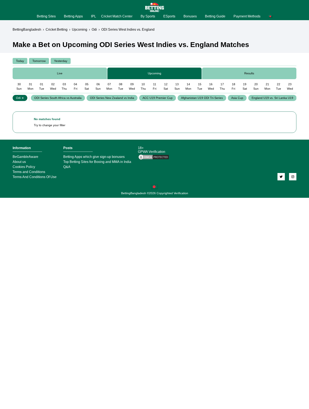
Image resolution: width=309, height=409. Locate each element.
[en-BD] (154, 187)
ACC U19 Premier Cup (158, 98)
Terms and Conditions (29, 172)
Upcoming (154, 73)
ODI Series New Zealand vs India (112, 98)
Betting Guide (215, 16)
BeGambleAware (25, 157)
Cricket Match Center (116, 16)
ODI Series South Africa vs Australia (58, 98)
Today (20, 61)
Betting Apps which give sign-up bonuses (94, 157)
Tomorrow (39, 61)
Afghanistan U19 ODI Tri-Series (202, 98)
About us (19, 162)
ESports (169, 16)
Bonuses (190, 16)
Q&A (66, 167)
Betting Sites (46, 16)
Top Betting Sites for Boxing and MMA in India (97, 162)
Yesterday (60, 61)
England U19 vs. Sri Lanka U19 (272, 98)
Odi (18, 98)
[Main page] (154, 7)
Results (249, 73)
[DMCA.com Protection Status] (153, 159)
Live (59, 73)
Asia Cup (237, 98)
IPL (93, 16)
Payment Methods (247, 16)
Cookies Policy (24, 167)
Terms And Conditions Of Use (35, 177)
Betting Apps (73, 16)
